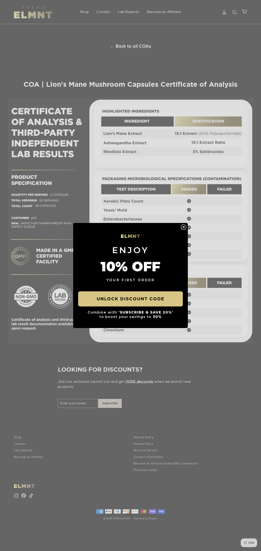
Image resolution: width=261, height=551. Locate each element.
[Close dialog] (183, 227)
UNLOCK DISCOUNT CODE (130, 299)
